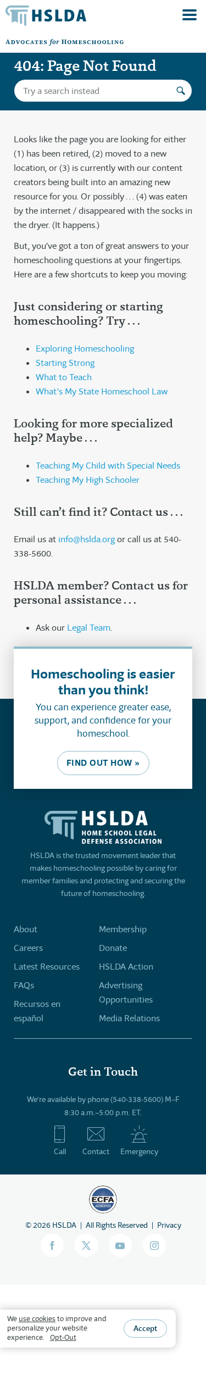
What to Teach (64, 377)
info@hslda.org (86, 539)
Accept (145, 1328)
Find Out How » (103, 763)
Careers (28, 948)
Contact (95, 1151)
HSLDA (64, 1225)
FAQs (24, 985)
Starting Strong (65, 363)
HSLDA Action (126, 966)
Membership (123, 929)
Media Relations (129, 1018)
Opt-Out (63, 1337)
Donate (113, 948)
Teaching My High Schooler (88, 480)
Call (60, 1151)
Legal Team (88, 627)
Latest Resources (47, 966)
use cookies (37, 1318)
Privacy (169, 1225)
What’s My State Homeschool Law (102, 391)
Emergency (139, 1151)
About (25, 929)
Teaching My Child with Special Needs (108, 465)
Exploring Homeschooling (85, 348)
